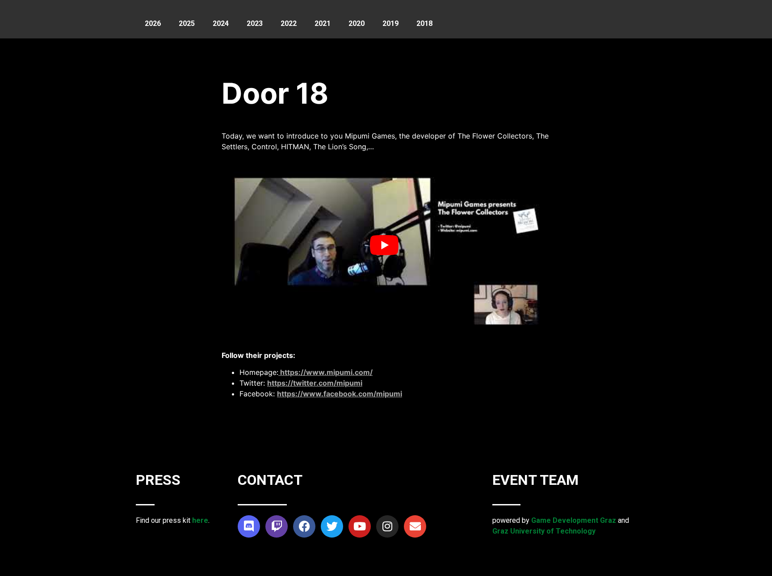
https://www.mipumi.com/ (325, 372)
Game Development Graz (573, 520)
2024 (221, 23)
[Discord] (249, 526)
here (200, 520)
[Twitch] (276, 526)
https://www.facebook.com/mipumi (339, 393)
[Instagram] (387, 526)
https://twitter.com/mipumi (314, 382)
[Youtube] (359, 526)
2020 (356, 23)
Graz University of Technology (544, 531)
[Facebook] (304, 526)
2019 (390, 23)
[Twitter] (332, 526)
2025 (187, 23)
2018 (424, 23)
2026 (153, 23)
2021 (323, 23)
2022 (289, 23)
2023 (255, 23)
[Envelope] (415, 526)
